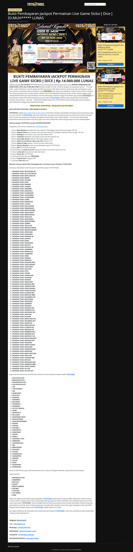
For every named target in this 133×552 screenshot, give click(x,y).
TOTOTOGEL (87, 96)
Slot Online (41, 113)
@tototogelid (21, 520)
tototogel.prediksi (32, 538)
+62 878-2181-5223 (23, 528)
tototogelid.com (19, 524)
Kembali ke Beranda (15, 10)
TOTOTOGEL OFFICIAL (26, 535)
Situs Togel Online (29, 113)
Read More (110, 64)
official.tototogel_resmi (27, 531)
